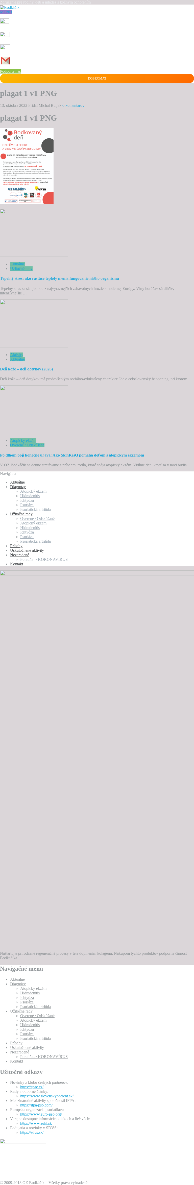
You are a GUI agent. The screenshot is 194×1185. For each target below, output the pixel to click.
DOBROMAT (97, 78)
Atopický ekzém (23, 440)
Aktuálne (17, 264)
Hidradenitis (30, 496)
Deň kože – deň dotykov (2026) (26, 369)
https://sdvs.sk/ (31, 1132)
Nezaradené (19, 555)
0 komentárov (73, 105)
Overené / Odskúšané (27, 445)
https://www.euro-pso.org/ (41, 1114)
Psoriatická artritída (35, 509)
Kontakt (16, 564)
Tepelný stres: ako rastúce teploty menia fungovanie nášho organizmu (59, 278)
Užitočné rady (21, 268)
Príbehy (16, 546)
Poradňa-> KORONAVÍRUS (44, 559)
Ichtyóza (27, 500)
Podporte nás (10, 71)
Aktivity (16, 354)
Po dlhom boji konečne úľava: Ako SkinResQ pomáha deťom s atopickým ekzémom (72, 455)
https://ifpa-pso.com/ (36, 1105)
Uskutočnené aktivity (27, 550)
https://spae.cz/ (31, 1087)
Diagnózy (18, 487)
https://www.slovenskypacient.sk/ (47, 1096)
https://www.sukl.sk (36, 1123)
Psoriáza (27, 505)
